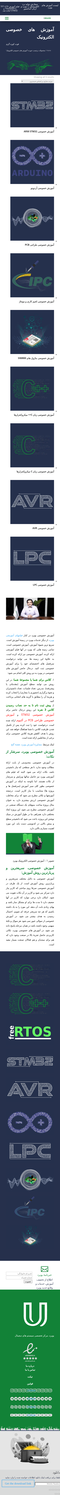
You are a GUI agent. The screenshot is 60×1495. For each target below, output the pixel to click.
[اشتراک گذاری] (53, 1489)
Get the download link (18, 1483)
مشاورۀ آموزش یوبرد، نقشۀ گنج (26, 744)
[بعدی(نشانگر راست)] (56, 1493)
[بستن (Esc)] (50, 1489)
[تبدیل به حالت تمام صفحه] (56, 1489)
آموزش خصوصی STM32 (37, 714)
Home (49, 50)
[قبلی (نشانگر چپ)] (59, 1493)
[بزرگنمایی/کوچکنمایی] (59, 1489)
